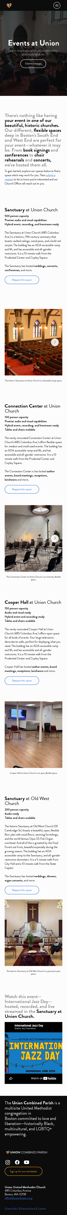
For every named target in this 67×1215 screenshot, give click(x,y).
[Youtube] (27, 1162)
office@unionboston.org (18, 1198)
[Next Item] (55, 342)
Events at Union (27, 1208)
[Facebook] (17, 1162)
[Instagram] (8, 1162)
